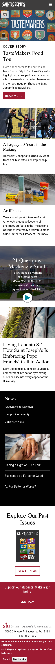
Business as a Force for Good (24, 476)
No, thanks (19, 659)
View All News (27, 571)
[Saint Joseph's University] (27, 625)
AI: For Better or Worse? (20, 486)
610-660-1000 (27, 635)
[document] (27, 647)
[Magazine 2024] (27, 546)
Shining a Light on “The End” (23, 465)
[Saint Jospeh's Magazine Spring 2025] (16, 4)
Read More (13, 95)
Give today (27, 601)
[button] (51, 4)
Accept (6, 659)
